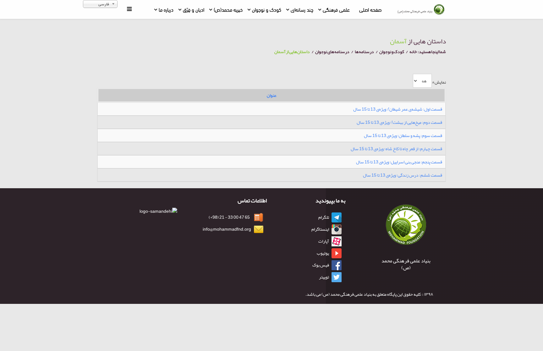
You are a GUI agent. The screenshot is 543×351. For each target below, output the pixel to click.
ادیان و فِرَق (193, 9)
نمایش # (439, 82)
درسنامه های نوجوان (332, 51)
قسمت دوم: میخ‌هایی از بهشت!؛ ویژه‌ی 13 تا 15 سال (399, 122)
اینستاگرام (320, 229)
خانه (413, 51)
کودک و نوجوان (266, 9)
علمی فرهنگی (336, 9)
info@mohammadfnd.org (227, 229)
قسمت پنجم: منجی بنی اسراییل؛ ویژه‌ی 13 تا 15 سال (399, 161)
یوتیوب (323, 253)
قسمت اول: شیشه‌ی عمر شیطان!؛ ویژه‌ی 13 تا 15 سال (397, 109)
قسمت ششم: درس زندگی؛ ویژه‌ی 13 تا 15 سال (402, 175)
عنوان (272, 95)
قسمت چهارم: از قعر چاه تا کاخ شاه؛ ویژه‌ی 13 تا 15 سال (396, 148)
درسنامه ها (364, 51)
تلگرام (323, 217)
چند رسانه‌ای (302, 9)
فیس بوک (320, 265)
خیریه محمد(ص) (228, 9)
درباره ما (166, 9)
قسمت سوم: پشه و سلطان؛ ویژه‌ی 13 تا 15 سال (403, 135)
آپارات (323, 241)
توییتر (324, 276)
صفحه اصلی (370, 9)
